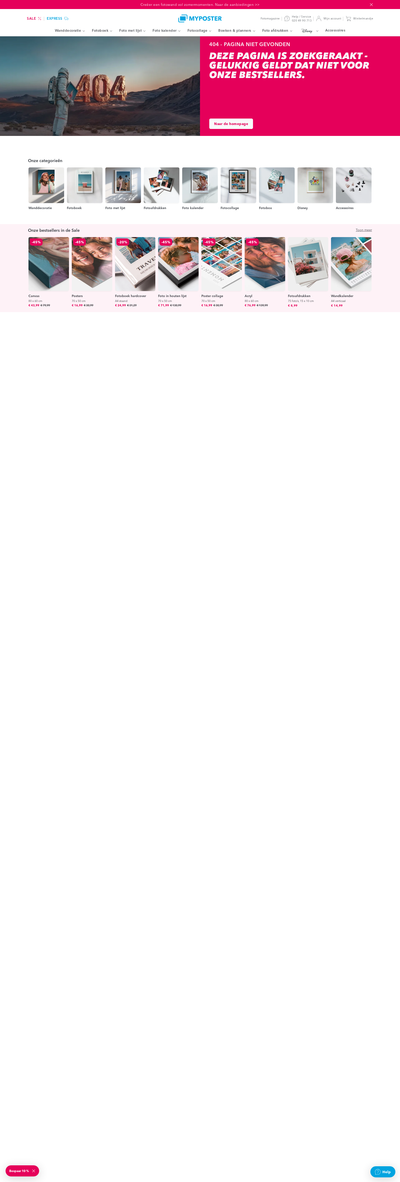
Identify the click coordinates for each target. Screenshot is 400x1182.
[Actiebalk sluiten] (371, 4)
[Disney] (309, 30)
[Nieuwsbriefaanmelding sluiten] (34, 1171)
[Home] (200, 18)
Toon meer (364, 230)
